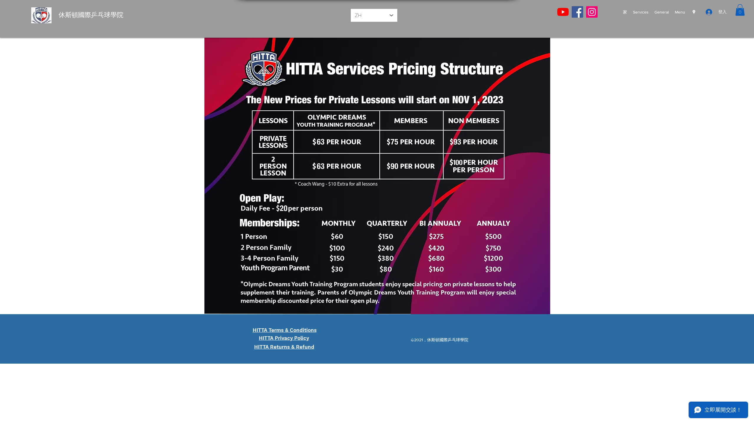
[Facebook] (577, 12)
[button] (740, 10)
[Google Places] (694, 12)
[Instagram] (592, 12)
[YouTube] (563, 12)
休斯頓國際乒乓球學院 (91, 15)
